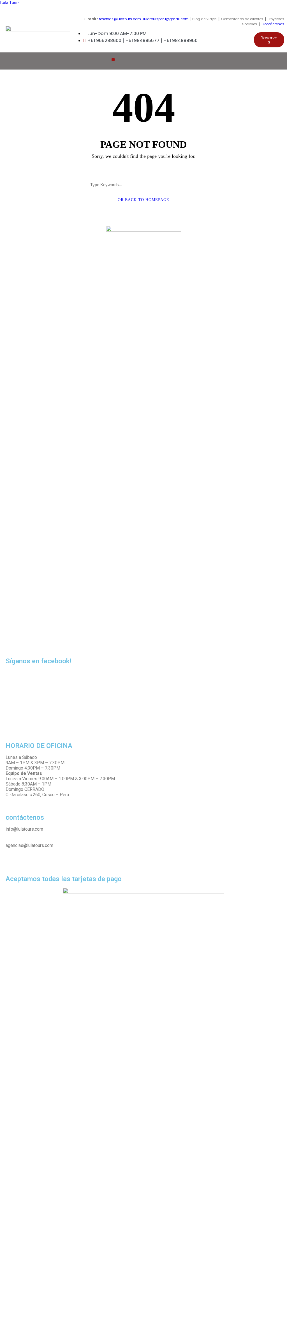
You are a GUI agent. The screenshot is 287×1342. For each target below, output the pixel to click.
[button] (269, 39)
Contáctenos (272, 24)
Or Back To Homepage (143, 200)
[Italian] (267, 60)
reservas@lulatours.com (120, 19)
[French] (262, 60)
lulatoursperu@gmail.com (166, 19)
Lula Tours (9, 2)
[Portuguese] (273, 60)
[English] (256, 60)
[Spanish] (278, 60)
